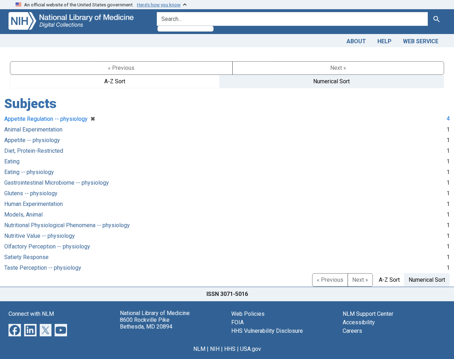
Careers (352, 330)
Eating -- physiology (29, 172)
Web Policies (248, 313)
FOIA (237, 322)
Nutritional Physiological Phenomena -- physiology (67, 225)
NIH (215, 349)
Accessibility (359, 322)
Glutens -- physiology (30, 193)
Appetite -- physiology (32, 140)
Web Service (420, 41)
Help (384, 41)
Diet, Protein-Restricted (33, 150)
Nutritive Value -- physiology (39, 235)
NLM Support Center (368, 313)
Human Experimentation (33, 204)
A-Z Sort (114, 81)
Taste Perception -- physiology (42, 267)
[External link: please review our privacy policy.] (15, 329)
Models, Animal (23, 214)
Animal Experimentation (33, 129)
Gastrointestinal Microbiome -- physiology (56, 182)
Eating (12, 161)
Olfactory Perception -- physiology (47, 246)
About (356, 41)
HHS (230, 349)
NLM (199, 349)
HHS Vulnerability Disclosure (267, 330)
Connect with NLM (31, 313)
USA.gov (250, 349)
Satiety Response (26, 257)
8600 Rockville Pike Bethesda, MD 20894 (146, 323)
